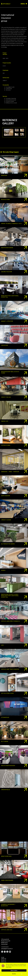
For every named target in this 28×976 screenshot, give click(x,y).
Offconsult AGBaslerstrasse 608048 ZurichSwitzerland (5, 941)
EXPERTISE (3, 958)
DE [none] (21, 974)
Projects (3, 960)
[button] (23, 4)
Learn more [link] (8, 967)
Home (2, 957)
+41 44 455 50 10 (4, 946)
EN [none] (25, 974)
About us (3, 961)
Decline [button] (14, 973)
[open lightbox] (8, 132)
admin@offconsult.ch (7, 948)
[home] (6, 4)
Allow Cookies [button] (14, 970)
